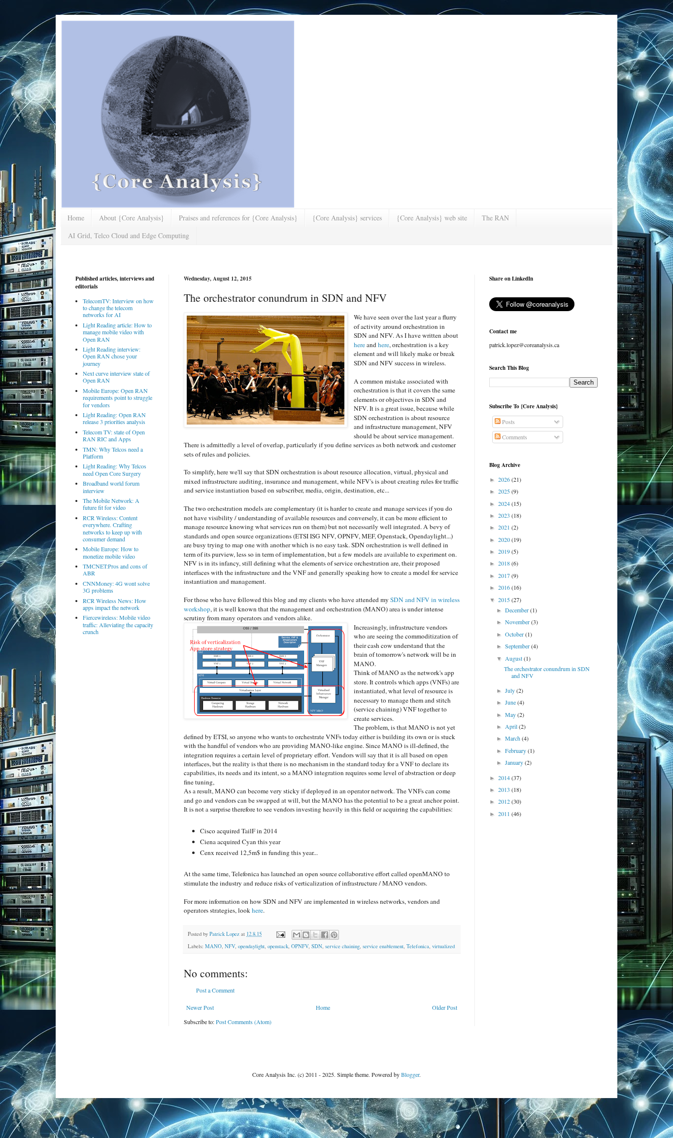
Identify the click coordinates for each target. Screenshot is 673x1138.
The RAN (495, 217)
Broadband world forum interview (111, 486)
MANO (213, 946)
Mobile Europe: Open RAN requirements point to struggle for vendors (117, 398)
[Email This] (297, 935)
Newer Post (200, 1007)
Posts (508, 422)
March (513, 738)
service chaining (342, 946)
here (360, 344)
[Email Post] (280, 933)
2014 (504, 778)
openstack (278, 946)
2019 (504, 551)
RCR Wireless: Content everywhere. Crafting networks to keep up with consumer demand (112, 528)
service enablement (383, 946)
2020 (504, 539)
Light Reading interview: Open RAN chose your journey (111, 356)
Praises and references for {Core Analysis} (238, 217)
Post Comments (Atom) (243, 1022)
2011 (504, 814)
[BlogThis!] (306, 935)
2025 (504, 491)
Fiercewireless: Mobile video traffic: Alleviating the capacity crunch (118, 624)
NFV (230, 946)
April (512, 726)
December (517, 610)
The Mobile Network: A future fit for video (111, 504)
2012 (504, 801)
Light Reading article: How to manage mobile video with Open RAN (117, 332)
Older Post (444, 1007)
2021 (504, 527)
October (515, 634)
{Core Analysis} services (347, 217)
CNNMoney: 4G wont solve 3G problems (116, 586)
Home (75, 217)
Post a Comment (215, 990)
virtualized (443, 946)
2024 (504, 503)
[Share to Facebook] (325, 935)
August (514, 658)
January (515, 762)
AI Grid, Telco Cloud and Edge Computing (128, 235)
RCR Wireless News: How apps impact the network (114, 604)
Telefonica (417, 946)
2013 (504, 789)
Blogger (410, 1074)
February (516, 750)
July (510, 690)
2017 (504, 575)
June (511, 702)
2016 (504, 587)
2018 (504, 563)
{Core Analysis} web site (432, 217)
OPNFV (299, 946)
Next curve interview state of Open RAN (116, 376)
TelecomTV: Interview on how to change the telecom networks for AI (118, 308)
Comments (514, 437)
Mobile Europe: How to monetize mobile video (110, 552)
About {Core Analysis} (131, 217)
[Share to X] (315, 935)
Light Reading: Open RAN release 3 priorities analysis (114, 418)
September (518, 646)
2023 (504, 515)
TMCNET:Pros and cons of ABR (115, 569)
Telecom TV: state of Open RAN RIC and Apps (114, 435)
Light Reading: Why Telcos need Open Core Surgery (114, 469)
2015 (504, 600)
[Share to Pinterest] (334, 935)
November (518, 622)
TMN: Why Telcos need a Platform (113, 452)
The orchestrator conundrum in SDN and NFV (547, 672)
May (511, 714)
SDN (316, 946)
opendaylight (251, 946)
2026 (504, 479)
